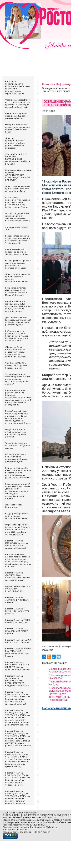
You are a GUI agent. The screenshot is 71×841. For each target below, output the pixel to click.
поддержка (25, 832)
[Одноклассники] (49, 657)
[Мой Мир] (54, 657)
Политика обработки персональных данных (24, 825)
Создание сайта (11, 832)
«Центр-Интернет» (42, 832)
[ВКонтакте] (44, 657)
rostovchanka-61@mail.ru (44, 827)
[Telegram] (59, 657)
